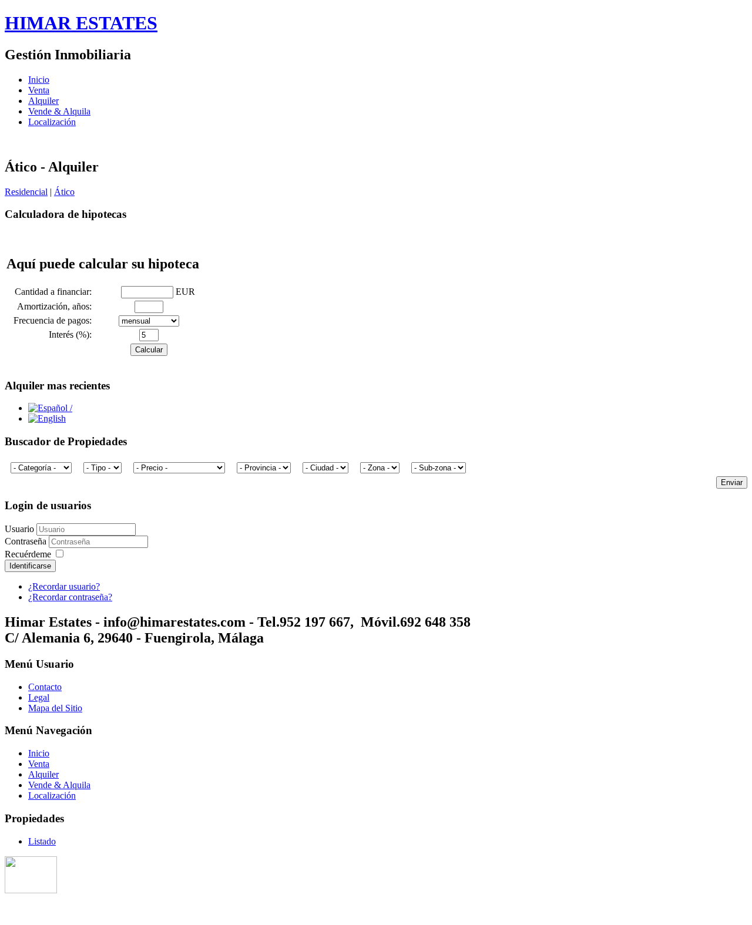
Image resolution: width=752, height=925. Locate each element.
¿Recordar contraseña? (70, 597)
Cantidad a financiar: (55, 292)
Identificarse (30, 565)
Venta (38, 90)
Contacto (45, 687)
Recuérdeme (28, 554)
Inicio (38, 80)
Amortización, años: (56, 306)
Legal (38, 697)
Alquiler (43, 101)
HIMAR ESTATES (81, 22)
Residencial (26, 192)
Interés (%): (72, 334)
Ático (64, 192)
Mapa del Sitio (55, 708)
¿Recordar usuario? (64, 586)
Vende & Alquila (59, 111)
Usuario (19, 529)
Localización (52, 122)
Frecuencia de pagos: (55, 320)
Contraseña (27, 541)
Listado (42, 841)
